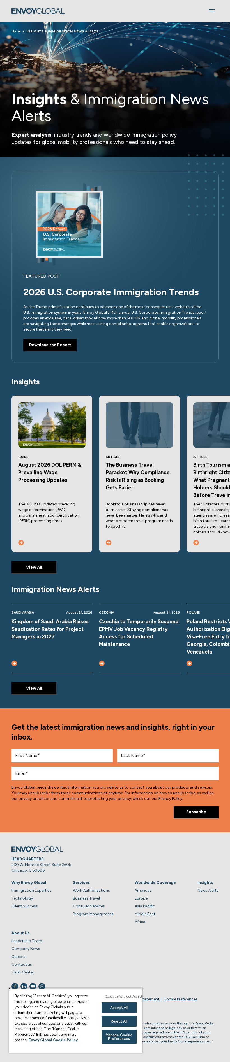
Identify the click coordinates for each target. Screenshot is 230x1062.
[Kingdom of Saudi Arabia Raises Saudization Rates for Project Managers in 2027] (14, 663)
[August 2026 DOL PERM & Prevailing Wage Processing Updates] (21, 542)
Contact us (22, 964)
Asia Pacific (145, 906)
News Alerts (208, 890)
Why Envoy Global (29, 882)
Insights (205, 882)
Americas (143, 890)
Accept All (119, 1007)
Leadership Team (27, 940)
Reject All (119, 1021)
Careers (18, 956)
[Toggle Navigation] (212, 11)
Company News (26, 948)
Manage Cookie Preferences (119, 1037)
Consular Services (89, 906)
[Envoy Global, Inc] (38, 11)
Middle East (145, 914)
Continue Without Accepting (126, 996)
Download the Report (50, 344)
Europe (141, 898)
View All (34, 567)
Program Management (93, 914)
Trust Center (23, 972)
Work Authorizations (91, 890)
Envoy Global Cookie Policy (53, 1040)
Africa (140, 921)
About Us (20, 933)
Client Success (25, 906)
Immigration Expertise (31, 890)
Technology (22, 898)
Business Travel (86, 898)
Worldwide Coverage (155, 882)
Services (81, 882)
